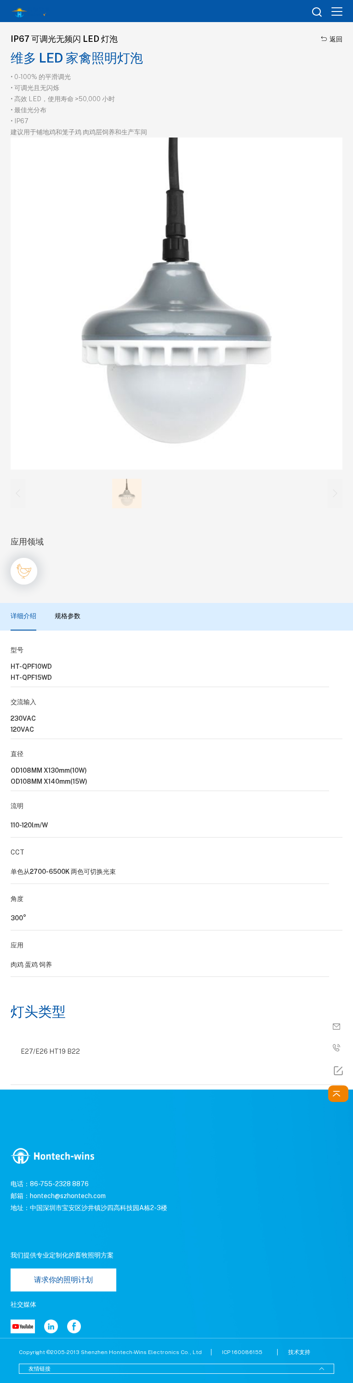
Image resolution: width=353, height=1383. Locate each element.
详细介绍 (23, 616)
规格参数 (67, 616)
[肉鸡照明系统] (24, 571)
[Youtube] (23, 1326)
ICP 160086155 (242, 1352)
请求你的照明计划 (63, 1279)
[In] (51, 1326)
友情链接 (176, 1369)
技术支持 (299, 1352)
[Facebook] (74, 1326)
